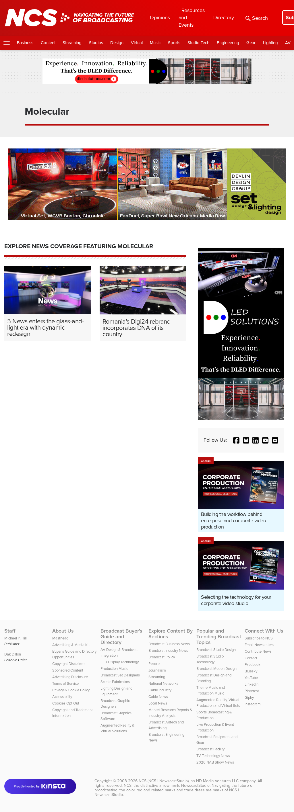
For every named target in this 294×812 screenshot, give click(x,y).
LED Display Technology (119, 662)
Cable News (158, 696)
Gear (251, 43)
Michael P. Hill (15, 638)
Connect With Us (264, 631)
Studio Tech (198, 43)
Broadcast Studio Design (216, 649)
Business (25, 43)
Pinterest (252, 691)
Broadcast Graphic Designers (115, 703)
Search (260, 18)
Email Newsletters (259, 644)
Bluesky (251, 671)
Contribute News (258, 651)
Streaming (72, 43)
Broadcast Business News (169, 644)
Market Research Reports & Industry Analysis (170, 712)
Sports (174, 43)
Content (48, 43)
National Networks (163, 683)
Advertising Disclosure (70, 677)
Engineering (228, 43)
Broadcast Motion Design (216, 668)
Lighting (270, 43)
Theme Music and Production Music (210, 690)
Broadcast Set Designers (120, 675)
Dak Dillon (12, 654)
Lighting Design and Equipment (116, 691)
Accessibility (62, 696)
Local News (157, 703)
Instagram (253, 704)
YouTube (251, 677)
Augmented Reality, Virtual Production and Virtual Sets (218, 702)
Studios (96, 43)
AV (288, 43)
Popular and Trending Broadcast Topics (218, 636)
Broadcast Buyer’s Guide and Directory (121, 636)
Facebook (252, 664)
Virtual (137, 43)
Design (116, 43)
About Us (63, 631)
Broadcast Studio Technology (210, 659)
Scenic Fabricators (115, 681)
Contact (251, 658)
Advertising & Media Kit (71, 644)
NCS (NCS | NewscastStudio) (164, 781)
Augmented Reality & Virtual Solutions (117, 728)
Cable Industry (159, 690)
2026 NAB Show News (215, 762)
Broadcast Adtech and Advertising (166, 725)
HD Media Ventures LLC (217, 781)
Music (155, 43)
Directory (223, 17)
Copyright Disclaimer (69, 663)
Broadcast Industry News (168, 650)
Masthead (60, 638)
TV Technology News (213, 755)
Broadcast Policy (161, 657)
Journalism (157, 670)
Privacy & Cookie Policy (71, 690)
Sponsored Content (67, 670)
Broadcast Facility (210, 749)
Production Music (114, 668)
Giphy (249, 697)
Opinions (160, 17)
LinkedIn (251, 684)
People (154, 663)
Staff (10, 631)
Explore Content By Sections (170, 633)
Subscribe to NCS (259, 638)
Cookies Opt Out (65, 703)
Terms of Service (65, 683)
